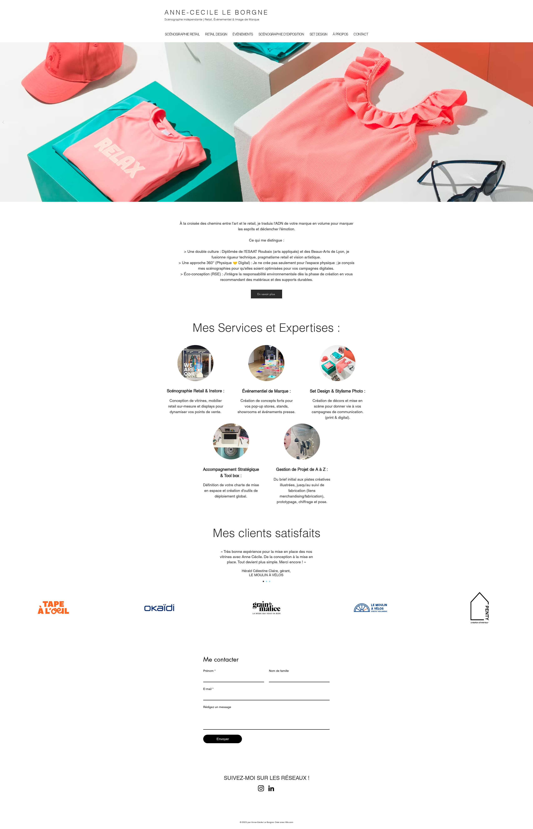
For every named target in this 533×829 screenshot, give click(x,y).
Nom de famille (279, 670)
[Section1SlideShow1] (263, 581)
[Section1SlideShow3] (269, 581)
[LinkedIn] (271, 788)
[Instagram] (261, 788)
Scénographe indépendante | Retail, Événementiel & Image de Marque (211, 19)
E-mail (208, 689)
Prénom (209, 670)
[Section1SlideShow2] (266, 581)
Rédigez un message (217, 707)
